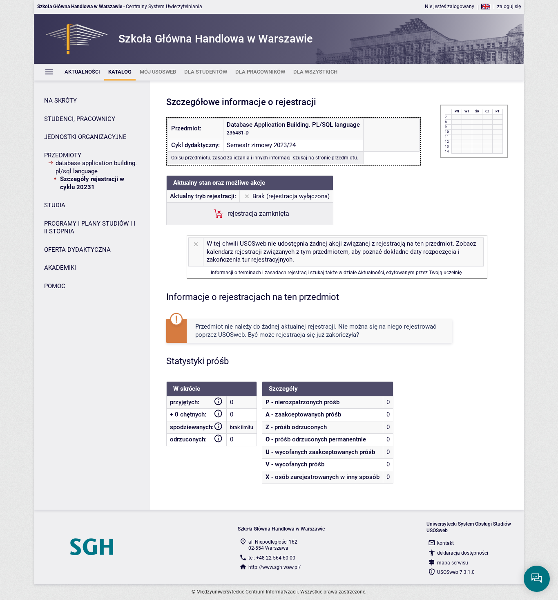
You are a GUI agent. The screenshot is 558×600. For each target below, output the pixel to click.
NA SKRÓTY (60, 100)
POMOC (54, 286)
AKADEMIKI (60, 267)
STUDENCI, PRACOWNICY (79, 119)
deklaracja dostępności (462, 553)
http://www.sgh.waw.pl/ (274, 567)
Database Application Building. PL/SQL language (96, 167)
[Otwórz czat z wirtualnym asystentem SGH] (537, 579)
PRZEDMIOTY (62, 155)
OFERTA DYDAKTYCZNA (77, 249)
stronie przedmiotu (336, 158)
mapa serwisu (452, 563)
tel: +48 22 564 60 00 (271, 558)
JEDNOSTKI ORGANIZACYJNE (85, 137)
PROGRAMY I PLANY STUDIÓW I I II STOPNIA (89, 227)
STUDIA (54, 205)
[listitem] (82, 72)
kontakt (445, 543)
